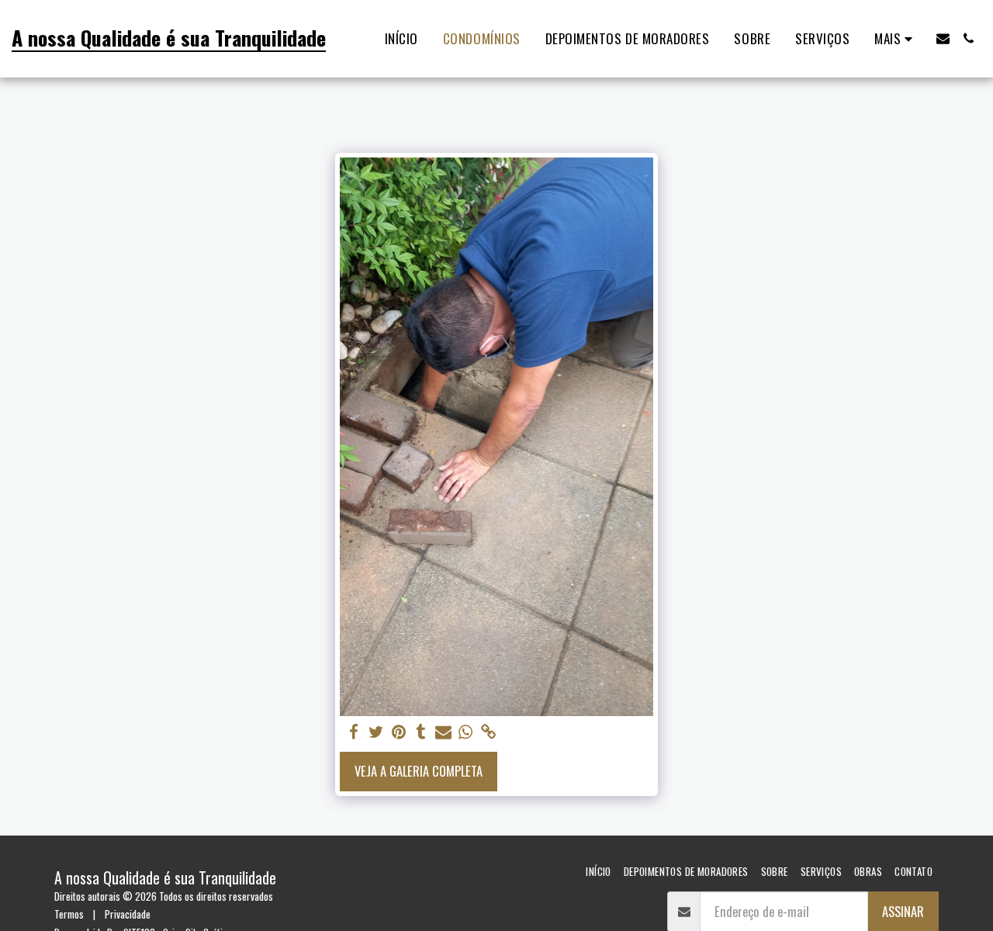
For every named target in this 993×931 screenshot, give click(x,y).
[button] (943, 38)
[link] (488, 732)
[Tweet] (376, 732)
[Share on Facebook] (354, 732)
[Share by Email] (443, 732)
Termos (69, 914)
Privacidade (128, 914)
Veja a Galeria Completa (419, 770)
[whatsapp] (466, 732)
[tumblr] (421, 732)
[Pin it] (399, 732)
